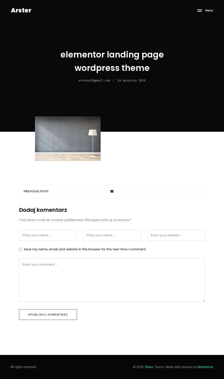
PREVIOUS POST (36, 191)
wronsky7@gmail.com (94, 80)
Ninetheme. (206, 367)
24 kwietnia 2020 (131, 80)
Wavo (149, 367)
